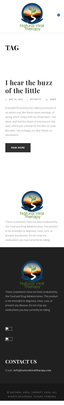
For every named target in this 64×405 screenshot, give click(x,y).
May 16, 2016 (16, 99)
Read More (18, 147)
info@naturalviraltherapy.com (32, 370)
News (53, 99)
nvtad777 (35, 99)
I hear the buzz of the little (28, 86)
